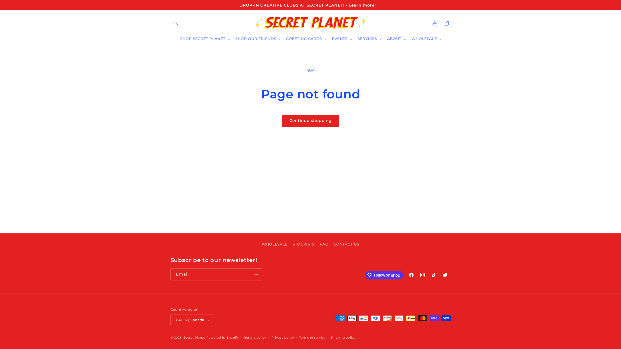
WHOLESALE (274, 244)
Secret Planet (194, 337)
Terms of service (312, 337)
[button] (176, 23)
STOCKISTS (304, 244)
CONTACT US (346, 244)
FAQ (324, 244)
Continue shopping (310, 120)
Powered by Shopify (222, 337)
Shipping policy (343, 337)
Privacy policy (282, 337)
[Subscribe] (256, 274)
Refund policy (255, 337)
